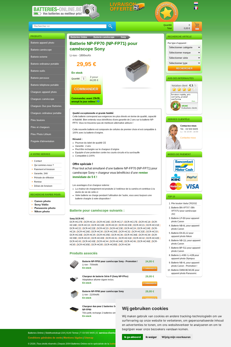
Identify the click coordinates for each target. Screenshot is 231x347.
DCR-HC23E (116, 228)
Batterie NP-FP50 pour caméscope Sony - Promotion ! (110, 261)
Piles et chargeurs (40, 127)
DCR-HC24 (130, 228)
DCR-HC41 (111, 238)
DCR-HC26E (83, 231)
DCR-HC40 (84, 238)
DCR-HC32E (138, 231)
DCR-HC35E (103, 235)
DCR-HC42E (152, 238)
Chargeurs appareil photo (44, 92)
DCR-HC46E (144, 241)
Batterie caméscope (41, 49)
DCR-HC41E (125, 238)
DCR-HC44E (116, 241)
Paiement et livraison (44, 169)
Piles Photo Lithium (41, 134)
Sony (123, 37)
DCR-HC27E (76, 222)
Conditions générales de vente (45, 337)
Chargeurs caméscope (42, 99)
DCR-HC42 (139, 238)
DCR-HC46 (130, 241)
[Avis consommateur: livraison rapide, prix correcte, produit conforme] (184, 110)
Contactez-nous (188, 137)
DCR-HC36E (131, 235)
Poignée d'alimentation (42, 141)
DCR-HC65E (83, 244)
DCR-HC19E (97, 225)
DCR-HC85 (97, 244)
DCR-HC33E (76, 235)
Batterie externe (39, 56)
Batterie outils (38, 71)
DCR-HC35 (89, 235)
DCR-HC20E (125, 225)
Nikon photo (42, 211)
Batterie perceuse (40, 78)
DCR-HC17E (131, 222)
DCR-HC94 (124, 244)
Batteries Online (79, 37)
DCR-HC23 (102, 228)
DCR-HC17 (117, 222)
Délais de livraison (43, 186)
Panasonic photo (45, 208)
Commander (86, 89)
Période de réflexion (44, 177)
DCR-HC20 (111, 225)
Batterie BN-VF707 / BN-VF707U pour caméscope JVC (183, 210)
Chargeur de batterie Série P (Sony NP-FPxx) (105, 276)
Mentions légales (73, 337)
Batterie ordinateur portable (45, 63)
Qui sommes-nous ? (44, 165)
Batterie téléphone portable (45, 85)
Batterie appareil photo (42, 42)
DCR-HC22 (75, 228)
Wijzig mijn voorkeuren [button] (176, 337)
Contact (38, 161)
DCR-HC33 (152, 231)
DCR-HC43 (75, 241)
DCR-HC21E (152, 225)
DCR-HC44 (102, 241)
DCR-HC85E (110, 244)
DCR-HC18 (144, 222)
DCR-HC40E (97, 238)
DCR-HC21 (139, 225)
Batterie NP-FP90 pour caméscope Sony (103, 291)
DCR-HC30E (110, 231)
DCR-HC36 (117, 235)
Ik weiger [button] (151, 337)
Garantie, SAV (41, 173)
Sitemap (88, 337)
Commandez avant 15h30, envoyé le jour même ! (85, 100)
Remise (38, 182)
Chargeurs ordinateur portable (46, 113)
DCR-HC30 (97, 231)
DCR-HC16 (89, 222)
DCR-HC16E (103, 222)
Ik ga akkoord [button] (132, 337)
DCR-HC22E (89, 228)
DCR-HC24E (144, 228)
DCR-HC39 (144, 235)
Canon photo (42, 201)
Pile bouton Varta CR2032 (184, 203)
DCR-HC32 (124, 231)
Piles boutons (38, 120)
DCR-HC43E (89, 241)
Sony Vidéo (41, 204)
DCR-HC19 (84, 225)
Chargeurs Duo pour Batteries (46, 106)
